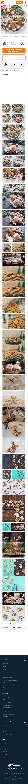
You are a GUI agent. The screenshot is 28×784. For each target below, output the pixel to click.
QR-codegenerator (7, 775)
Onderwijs (5, 762)
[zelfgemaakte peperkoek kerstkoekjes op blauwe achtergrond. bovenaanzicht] (9, 534)
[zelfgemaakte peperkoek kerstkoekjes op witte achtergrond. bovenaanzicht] (13, 546)
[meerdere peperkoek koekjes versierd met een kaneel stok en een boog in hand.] (13, 496)
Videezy (4, 757)
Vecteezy (4, 754)
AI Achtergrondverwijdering (9, 773)
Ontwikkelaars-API (7, 765)
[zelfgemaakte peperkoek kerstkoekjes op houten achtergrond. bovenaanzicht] (13, 560)
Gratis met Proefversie (14, 50)
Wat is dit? (16, 70)
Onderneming (6, 760)
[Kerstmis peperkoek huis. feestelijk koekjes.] (21, 597)
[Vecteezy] (2, 2)
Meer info (6, 74)
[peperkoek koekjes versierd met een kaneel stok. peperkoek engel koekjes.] (13, 448)
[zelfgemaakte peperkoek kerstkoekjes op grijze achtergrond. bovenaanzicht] (13, 512)
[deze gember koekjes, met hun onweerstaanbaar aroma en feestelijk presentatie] (13, 387)
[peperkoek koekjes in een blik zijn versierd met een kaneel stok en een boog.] (13, 464)
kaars (13, 715)
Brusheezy (5, 751)
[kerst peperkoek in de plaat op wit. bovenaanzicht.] (6, 108)
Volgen (22, 44)
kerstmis (6, 715)
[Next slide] (21, 715)
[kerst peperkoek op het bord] (13, 168)
